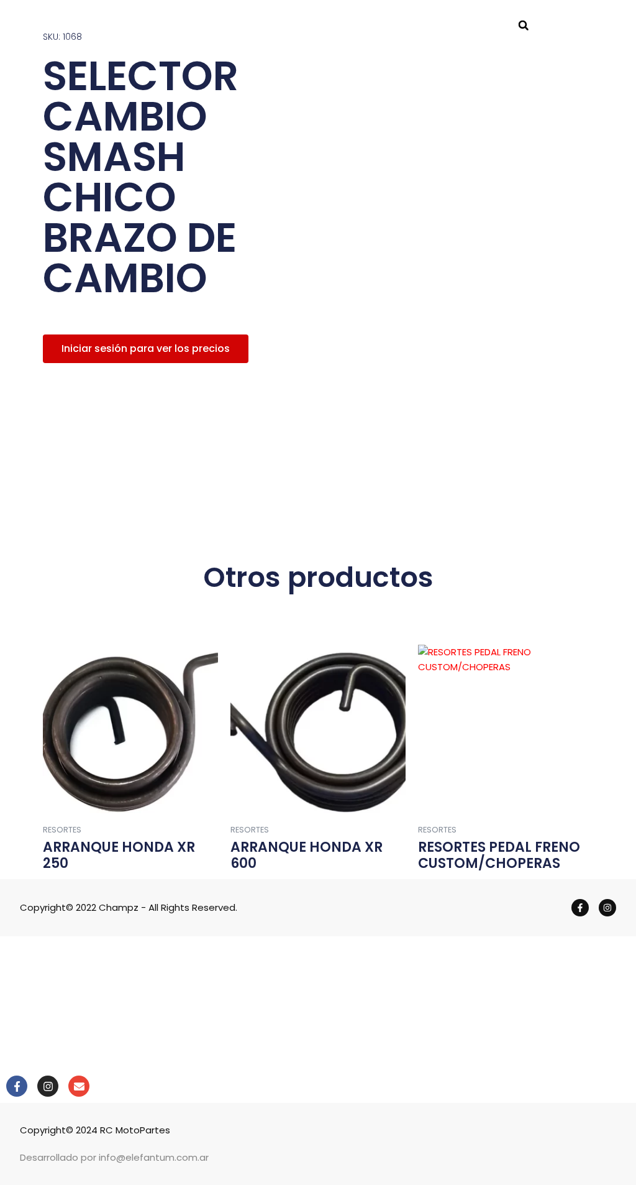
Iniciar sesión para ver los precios (145, 348)
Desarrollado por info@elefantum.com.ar (114, 1157)
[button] (524, 25)
